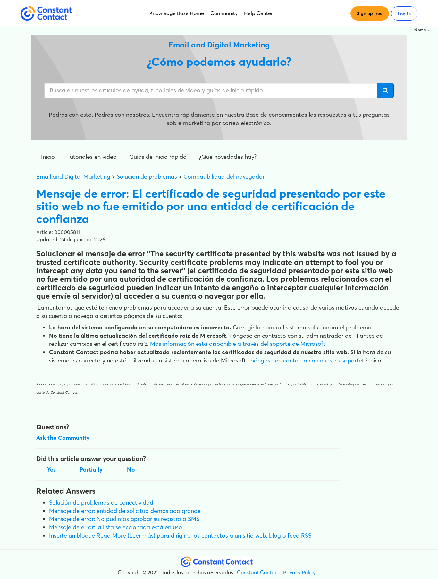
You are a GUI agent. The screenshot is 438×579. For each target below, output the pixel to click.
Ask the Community (63, 437)
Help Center (258, 13)
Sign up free (370, 13)
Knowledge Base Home (176, 13)
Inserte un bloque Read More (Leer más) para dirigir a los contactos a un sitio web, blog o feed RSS (180, 535)
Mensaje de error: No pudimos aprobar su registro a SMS (124, 519)
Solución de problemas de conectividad (101, 502)
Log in (404, 14)
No (131, 469)
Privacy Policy (299, 572)
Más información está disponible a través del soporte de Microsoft (237, 343)
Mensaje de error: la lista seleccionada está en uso (115, 527)
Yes (51, 469)
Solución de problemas (147, 176)
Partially (91, 469)
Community (224, 13)
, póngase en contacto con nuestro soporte (305, 360)
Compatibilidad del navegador (224, 176)
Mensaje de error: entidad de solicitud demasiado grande (125, 511)
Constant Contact (258, 572)
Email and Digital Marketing (73, 176)
